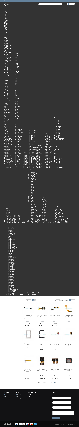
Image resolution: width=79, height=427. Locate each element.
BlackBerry (17, 212)
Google (25, 152)
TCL (6, 294)
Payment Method (8, 398)
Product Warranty (20, 394)
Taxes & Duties (20, 400)
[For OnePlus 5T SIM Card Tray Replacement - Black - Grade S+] (42, 334)
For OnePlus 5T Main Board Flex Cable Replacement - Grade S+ (28, 317)
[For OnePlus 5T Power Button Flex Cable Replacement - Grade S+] (68, 308)
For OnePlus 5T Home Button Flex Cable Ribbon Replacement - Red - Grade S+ (55, 343)
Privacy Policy (19, 396)
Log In (77, 0)
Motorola (57, 115)
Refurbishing (22, 294)
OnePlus (39, 145)
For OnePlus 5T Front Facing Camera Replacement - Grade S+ (42, 369)
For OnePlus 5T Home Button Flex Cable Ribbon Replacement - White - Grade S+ (28, 370)
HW (6, 8)
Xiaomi (17, 53)
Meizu (67, 218)
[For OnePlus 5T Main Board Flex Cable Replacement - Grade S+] (28, 308)
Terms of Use (19, 398)
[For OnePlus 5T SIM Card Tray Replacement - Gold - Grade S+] (28, 334)
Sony (47, 133)
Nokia (44, 197)
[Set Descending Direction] (31, 300)
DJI (27, 292)
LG (31, 127)
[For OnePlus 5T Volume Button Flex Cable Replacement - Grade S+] (55, 308)
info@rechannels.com (57, 0)
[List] (35, 300)
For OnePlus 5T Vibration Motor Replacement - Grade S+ (42, 317)
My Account (65, 0)
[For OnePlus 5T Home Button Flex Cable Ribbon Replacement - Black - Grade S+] (68, 334)
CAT (72, 222)
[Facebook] (5, 424)
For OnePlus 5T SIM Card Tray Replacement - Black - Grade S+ (41, 343)
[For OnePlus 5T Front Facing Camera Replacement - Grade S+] (42, 361)
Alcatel (24, 218)
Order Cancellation (32, 394)
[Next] (74, 300)
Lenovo (51, 220)
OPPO (30, 169)
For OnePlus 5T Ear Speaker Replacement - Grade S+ (68, 369)
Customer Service (32, 396)
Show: (55, 300)
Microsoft (7, 208)
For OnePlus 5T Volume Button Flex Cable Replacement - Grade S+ (55, 317)
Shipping (6, 400)
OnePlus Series (16, 297)
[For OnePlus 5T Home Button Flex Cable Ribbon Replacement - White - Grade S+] (28, 361)
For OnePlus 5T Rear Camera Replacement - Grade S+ (55, 369)
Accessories (12, 225)
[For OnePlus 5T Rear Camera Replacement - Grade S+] (55, 361)
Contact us (7, 396)
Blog (5, 0)
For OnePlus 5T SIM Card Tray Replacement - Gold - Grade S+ (28, 343)
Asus (57, 206)
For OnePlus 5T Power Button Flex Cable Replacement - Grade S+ (68, 317)
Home (5, 297)
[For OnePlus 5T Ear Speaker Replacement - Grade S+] (68, 361)
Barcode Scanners (35, 292)
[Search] (60, 4)
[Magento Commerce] (10, 4)
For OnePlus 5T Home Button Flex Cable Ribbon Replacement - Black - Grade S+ (69, 343)
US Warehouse (71, 0)
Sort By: (23, 300)
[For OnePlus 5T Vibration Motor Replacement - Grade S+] (42, 308)
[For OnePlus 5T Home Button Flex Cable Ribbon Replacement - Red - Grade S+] (55, 334)
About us (6, 394)
